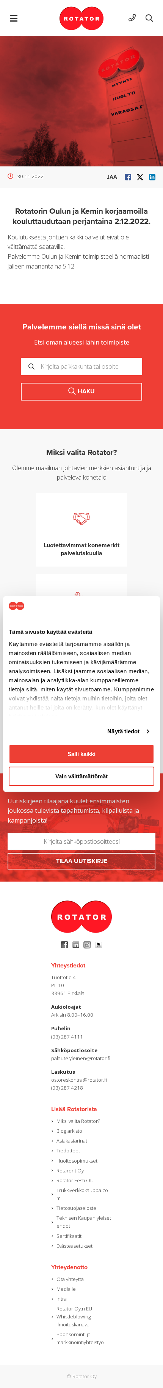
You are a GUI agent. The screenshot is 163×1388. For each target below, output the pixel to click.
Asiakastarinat (71, 1140)
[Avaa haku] (149, 18)
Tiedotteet (68, 1150)
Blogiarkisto (69, 1130)
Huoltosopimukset (76, 1160)
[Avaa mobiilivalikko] (13, 18)
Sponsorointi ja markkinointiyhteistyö (80, 1338)
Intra (61, 1298)
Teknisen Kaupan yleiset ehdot (83, 1221)
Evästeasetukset (74, 1245)
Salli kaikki (81, 754)
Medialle (66, 1289)
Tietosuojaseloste (76, 1208)
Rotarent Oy (70, 1170)
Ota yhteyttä (70, 1279)
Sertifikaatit (69, 1236)
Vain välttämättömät (81, 776)
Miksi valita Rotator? (78, 1121)
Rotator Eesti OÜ (75, 1180)
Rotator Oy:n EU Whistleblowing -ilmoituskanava (75, 1316)
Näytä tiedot (123, 731)
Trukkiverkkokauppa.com (82, 1194)
